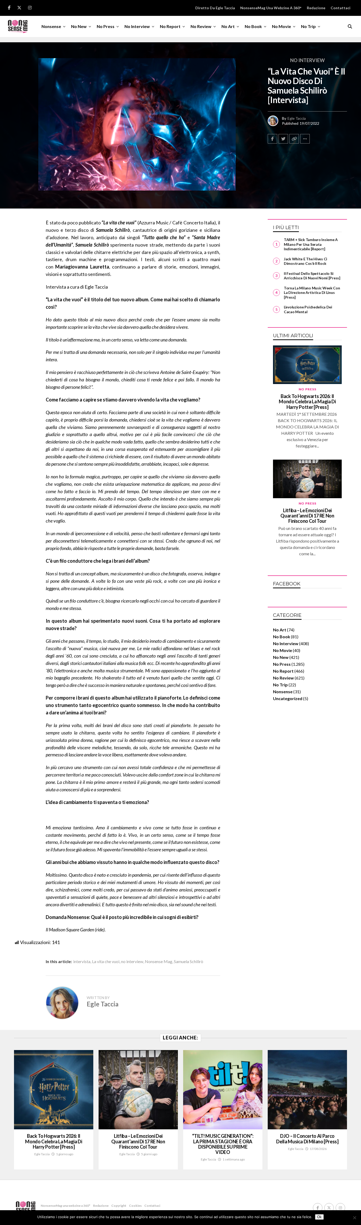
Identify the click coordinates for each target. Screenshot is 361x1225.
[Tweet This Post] (283, 139)
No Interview (137, 26)
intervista (81, 961)
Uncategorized (287, 698)
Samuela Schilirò (188, 961)
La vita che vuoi (105, 961)
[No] (354, 1217)
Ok (319, 1217)
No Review (201, 26)
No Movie (281, 26)
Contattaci (340, 8)
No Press (105, 26)
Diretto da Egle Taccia (215, 8)
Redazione (316, 8)
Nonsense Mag (158, 961)
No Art (228, 26)
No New (79, 26)
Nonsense (51, 26)
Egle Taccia (297, 118)
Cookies (135, 1206)
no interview (132, 961)
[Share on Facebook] (272, 139)
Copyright (118, 1206)
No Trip (308, 26)
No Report (170, 26)
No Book (253, 26)
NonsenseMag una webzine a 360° (271, 8)
